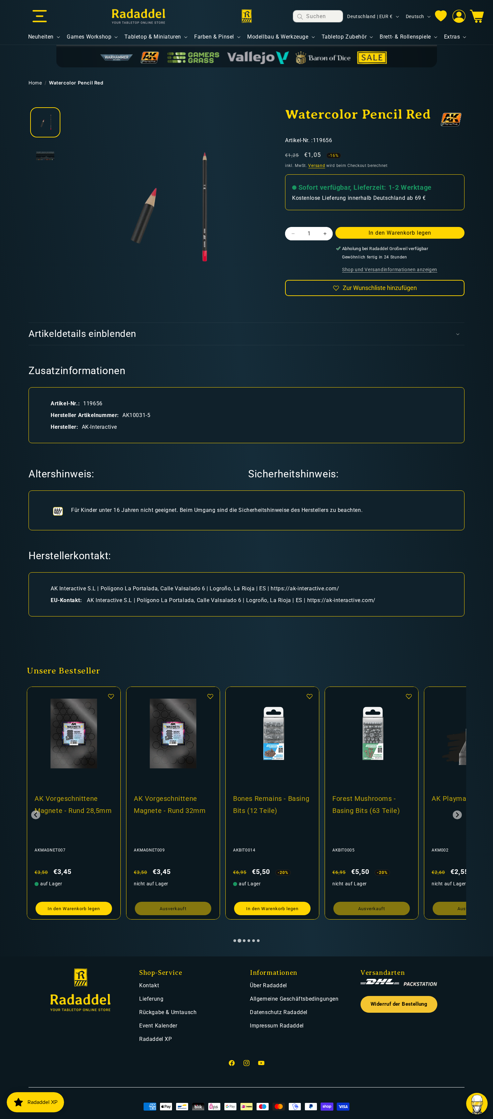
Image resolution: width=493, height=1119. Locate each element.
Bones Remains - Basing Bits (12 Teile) (271, 804)
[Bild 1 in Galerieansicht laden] (45, 122)
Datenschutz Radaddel (279, 1012)
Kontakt (149, 985)
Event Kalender (158, 1025)
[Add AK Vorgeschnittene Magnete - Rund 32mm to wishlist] (210, 696)
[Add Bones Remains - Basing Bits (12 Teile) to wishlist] (310, 696)
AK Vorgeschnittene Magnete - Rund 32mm (170, 804)
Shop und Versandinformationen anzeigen (389, 269)
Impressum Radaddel (277, 1025)
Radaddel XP (155, 1039)
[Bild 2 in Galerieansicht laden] (45, 156)
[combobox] (318, 16)
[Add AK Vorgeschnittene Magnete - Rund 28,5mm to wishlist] (111, 696)
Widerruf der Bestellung (399, 1004)
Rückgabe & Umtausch (168, 1012)
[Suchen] (300, 16)
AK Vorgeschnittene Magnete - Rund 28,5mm (73, 804)
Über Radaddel (268, 985)
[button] (39, 16)
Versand (316, 165)
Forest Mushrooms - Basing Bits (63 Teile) (366, 804)
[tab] (234, 940)
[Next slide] (457, 814)
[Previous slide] (35, 814)
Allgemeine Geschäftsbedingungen (294, 999)
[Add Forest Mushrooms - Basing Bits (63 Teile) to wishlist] (409, 696)
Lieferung (151, 999)
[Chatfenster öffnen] (477, 1103)
